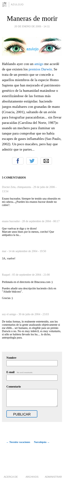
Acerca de (11, 476)
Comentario (13, 386)
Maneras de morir (32, 18)
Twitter (32, 160)
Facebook (17, 160)
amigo (38, 64)
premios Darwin (40, 69)
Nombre (11, 357)
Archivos (32, 476)
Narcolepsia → (42, 442)
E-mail (19, 372)
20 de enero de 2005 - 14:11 (32, 26)
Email (46, 160)
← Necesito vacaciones (18, 442)
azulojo (17, 4)
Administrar (53, 476)
